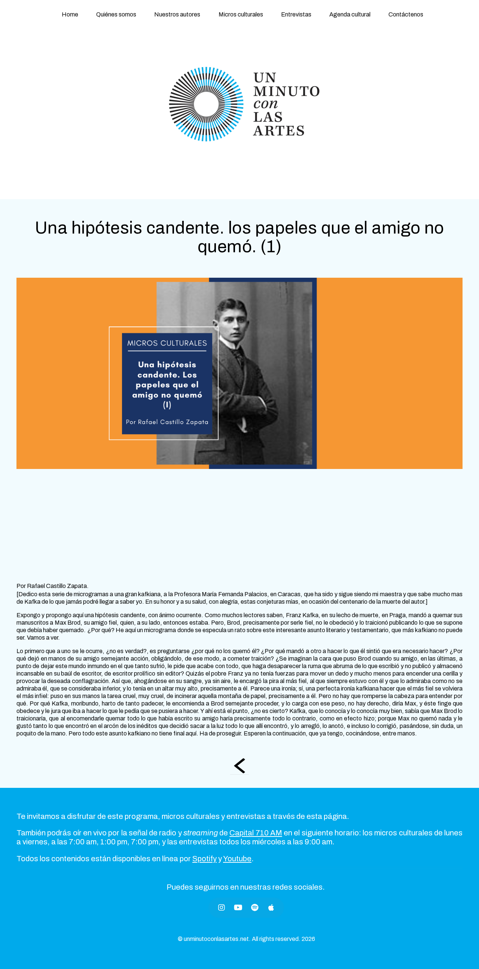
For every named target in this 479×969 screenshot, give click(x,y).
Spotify (204, 858)
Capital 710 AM (255, 833)
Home (70, 14)
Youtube (237, 858)
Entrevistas (296, 14)
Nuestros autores (177, 14)
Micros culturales (241, 14)
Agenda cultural (349, 14)
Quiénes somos (116, 14)
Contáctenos (405, 14)
